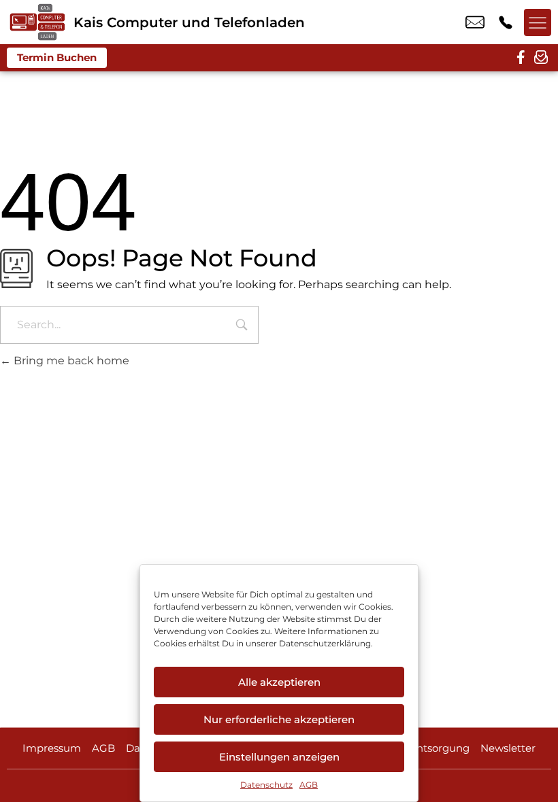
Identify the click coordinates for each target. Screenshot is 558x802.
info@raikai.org (475, 22)
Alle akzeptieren (279, 682)
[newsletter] (541, 58)
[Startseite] (37, 22)
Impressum (51, 748)
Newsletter (508, 748)
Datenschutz (266, 785)
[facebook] (520, 58)
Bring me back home (70, 360)
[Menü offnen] (537, 22)
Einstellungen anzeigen (279, 756)
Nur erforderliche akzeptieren (279, 719)
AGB (308, 785)
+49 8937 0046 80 (505, 22)
